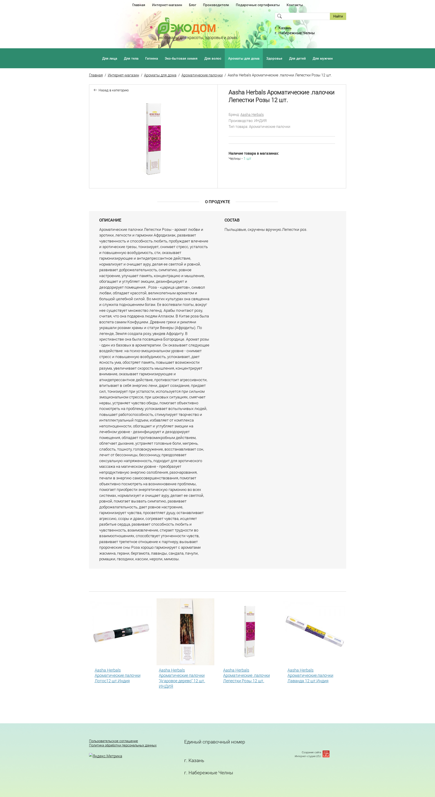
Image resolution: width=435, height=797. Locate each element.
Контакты (295, 4)
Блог (192, 4)
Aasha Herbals (252, 114)
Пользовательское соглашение (113, 741)
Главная (138, 4)
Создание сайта (311, 752)
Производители (216, 4)
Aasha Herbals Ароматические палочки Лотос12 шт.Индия (117, 675)
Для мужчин (323, 58)
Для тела (131, 58)
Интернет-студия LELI (308, 756)
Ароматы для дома (243, 58)
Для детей (297, 58)
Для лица (109, 58)
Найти (338, 16)
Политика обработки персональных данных (123, 745)
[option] (153, 139)
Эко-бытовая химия (181, 58)
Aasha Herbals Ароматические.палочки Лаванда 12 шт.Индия (310, 675)
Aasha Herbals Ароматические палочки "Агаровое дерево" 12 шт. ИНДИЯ (182, 678)
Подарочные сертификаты (258, 4)
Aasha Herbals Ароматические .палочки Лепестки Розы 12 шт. (246, 675)
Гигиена (151, 58)
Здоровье (274, 58)
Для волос (212, 58)
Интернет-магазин (167, 4)
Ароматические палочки (202, 75)
